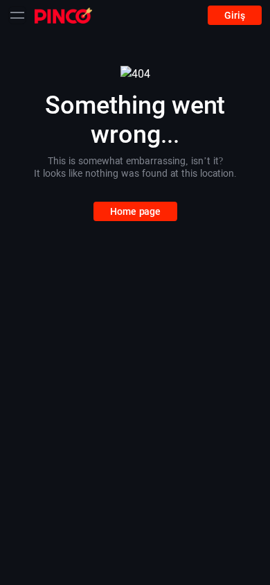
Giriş (234, 15)
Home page (135, 211)
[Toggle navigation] (17, 15)
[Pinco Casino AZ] (63, 14)
